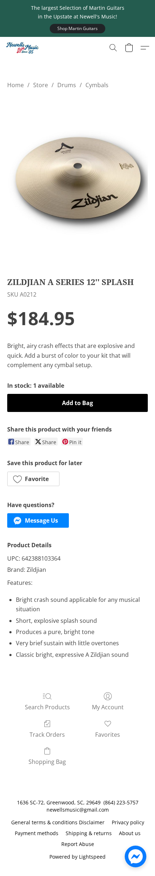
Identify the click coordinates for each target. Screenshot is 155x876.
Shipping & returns (89, 833)
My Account (108, 707)
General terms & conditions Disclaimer (58, 822)
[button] (77, 28)
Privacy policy (128, 822)
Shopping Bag (47, 762)
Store (40, 85)
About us (130, 833)
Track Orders (47, 735)
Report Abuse (77, 844)
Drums (66, 85)
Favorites (107, 735)
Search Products (47, 707)
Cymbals (96, 85)
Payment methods (36, 833)
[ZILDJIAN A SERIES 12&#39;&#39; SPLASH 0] (77, 181)
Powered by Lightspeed (77, 856)
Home (15, 85)
